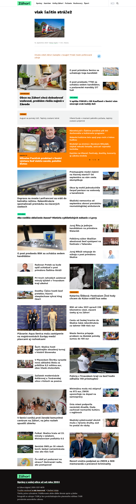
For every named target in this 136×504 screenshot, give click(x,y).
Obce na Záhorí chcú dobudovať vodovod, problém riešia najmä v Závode (42, 101)
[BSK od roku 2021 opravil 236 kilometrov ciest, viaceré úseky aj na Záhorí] (111, 310)
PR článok (73, 97)
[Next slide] (98, 160)
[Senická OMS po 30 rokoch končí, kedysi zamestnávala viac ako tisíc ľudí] (25, 449)
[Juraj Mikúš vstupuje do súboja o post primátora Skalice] (111, 254)
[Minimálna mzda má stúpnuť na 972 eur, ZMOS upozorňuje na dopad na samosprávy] (111, 393)
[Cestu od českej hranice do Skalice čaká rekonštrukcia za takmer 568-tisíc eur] (111, 323)
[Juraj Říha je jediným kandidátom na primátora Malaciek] (111, 228)
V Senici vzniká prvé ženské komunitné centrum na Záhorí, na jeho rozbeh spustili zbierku (40, 420)
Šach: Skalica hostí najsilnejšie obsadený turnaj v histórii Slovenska (50, 350)
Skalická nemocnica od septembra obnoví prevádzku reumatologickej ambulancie (85, 203)
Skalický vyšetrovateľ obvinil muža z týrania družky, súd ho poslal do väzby (85, 423)
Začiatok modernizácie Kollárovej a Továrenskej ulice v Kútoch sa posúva (48, 378)
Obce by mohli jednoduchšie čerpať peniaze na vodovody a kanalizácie (85, 190)
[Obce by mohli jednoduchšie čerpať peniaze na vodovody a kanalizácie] (111, 190)
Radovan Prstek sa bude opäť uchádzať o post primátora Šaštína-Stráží (48, 267)
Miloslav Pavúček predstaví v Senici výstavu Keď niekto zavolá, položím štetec (41, 161)
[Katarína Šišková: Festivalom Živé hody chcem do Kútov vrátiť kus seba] (94, 276)
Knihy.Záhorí (57, 3)
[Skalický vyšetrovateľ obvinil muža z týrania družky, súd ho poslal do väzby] (111, 423)
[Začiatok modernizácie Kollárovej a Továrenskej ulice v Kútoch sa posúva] (25, 378)
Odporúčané (25, 93)
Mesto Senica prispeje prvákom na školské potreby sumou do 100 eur (85, 336)
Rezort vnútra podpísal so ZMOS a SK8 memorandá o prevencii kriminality (92, 462)
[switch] (112, 3)
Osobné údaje (53, 490)
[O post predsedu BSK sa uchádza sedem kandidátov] (41, 238)
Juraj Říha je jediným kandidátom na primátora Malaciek (83, 228)
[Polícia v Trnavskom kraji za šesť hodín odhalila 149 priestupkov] (94, 360)
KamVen (47, 3)
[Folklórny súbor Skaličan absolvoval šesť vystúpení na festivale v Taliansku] (111, 241)
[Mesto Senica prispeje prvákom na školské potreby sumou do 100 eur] (111, 336)
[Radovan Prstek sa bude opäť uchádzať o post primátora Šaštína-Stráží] (25, 267)
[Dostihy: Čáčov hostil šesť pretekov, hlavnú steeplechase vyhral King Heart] (25, 295)
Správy (39, 3)
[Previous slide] (90, 160)
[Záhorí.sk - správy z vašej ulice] (24, 3)
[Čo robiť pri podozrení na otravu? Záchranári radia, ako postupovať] (25, 462)
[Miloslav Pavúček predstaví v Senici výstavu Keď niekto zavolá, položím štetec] (41, 140)
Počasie (68, 3)
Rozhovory (78, 3)
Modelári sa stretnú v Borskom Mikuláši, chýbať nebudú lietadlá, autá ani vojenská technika (90, 146)
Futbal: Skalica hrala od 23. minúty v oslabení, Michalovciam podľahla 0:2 (49, 436)
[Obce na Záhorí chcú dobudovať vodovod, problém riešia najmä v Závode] (41, 77)
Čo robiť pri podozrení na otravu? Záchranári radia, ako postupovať (48, 462)
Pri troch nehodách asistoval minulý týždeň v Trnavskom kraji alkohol (50, 281)
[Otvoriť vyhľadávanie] (117, 3)
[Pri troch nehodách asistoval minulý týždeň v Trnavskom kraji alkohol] (25, 281)
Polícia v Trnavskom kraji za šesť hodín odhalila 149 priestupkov (92, 377)
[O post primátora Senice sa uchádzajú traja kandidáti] (111, 71)
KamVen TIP (23, 155)
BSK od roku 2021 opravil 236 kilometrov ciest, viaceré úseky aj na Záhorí (85, 310)
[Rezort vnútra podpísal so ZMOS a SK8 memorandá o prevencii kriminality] (94, 445)
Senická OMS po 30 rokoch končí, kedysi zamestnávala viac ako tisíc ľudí (49, 449)
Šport (86, 3)
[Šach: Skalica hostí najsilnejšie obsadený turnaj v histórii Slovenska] (25, 349)
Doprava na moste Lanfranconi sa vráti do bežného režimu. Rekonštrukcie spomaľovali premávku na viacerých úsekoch (41, 202)
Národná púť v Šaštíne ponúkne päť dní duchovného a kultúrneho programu (89, 131)
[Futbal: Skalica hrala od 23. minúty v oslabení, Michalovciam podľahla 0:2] (25, 436)
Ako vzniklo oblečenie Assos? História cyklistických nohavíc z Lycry (57, 217)
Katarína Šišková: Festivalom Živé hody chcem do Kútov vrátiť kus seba (92, 297)
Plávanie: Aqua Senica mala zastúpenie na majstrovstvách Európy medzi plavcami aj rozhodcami (40, 336)
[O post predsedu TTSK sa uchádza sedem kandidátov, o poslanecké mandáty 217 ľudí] (111, 86)
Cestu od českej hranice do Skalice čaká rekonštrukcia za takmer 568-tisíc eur (84, 323)
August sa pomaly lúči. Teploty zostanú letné (39, 118)
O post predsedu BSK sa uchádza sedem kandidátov (41, 255)
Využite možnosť (31, 490)
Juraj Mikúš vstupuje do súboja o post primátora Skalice (83, 254)
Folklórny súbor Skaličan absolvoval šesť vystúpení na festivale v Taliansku (85, 241)
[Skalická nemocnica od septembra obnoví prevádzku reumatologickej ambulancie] (111, 203)
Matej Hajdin (53, 43)
